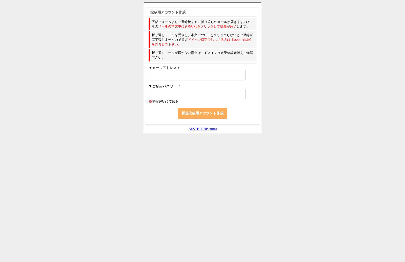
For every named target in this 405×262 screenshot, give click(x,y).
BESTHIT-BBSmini (202, 129)
